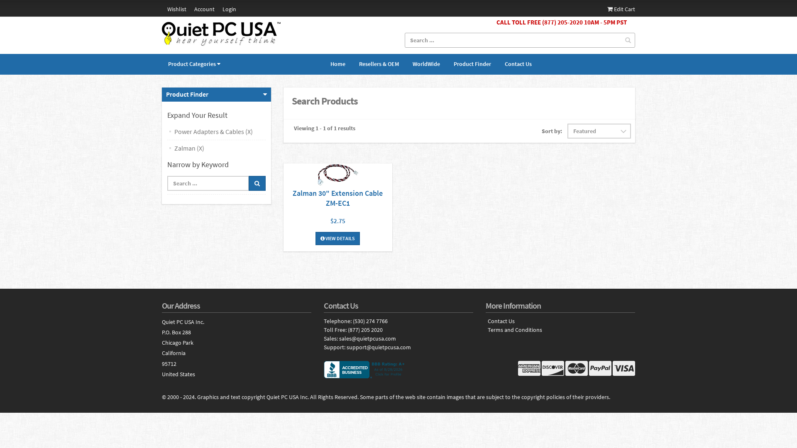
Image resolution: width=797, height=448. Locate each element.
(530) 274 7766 (370, 321)
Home (337, 64)
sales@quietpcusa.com (367, 338)
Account (204, 9)
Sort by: (552, 131)
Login (229, 9)
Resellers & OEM (379, 64)
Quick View (337, 175)
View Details (340, 238)
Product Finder (472, 64)
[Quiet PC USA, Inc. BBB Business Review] (398, 369)
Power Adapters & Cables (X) (213, 131)
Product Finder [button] (187, 94)
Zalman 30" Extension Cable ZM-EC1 (338, 198)
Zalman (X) (189, 148)
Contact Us (518, 64)
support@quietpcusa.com (379, 347)
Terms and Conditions (515, 330)
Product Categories (192, 64)
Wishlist (176, 9)
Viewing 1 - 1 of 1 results (324, 128)
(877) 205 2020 (365, 330)
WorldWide (426, 64)
